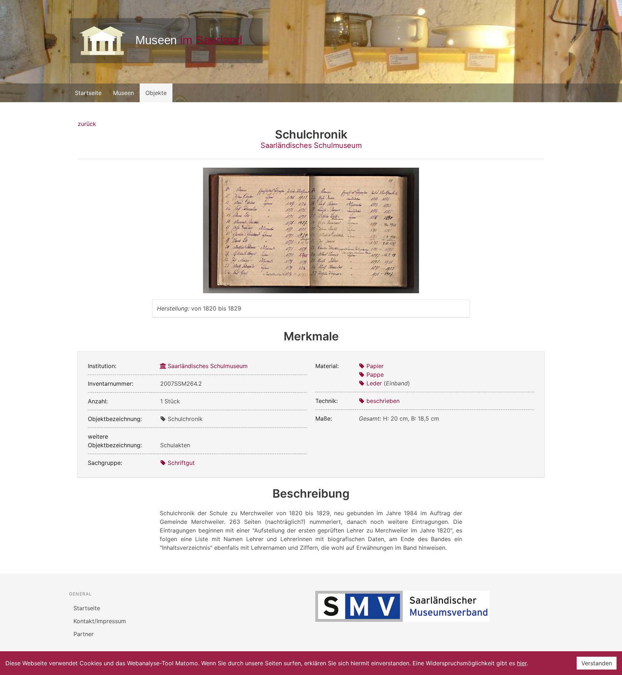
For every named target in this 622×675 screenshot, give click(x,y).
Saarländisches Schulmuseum (311, 145)
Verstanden (596, 663)
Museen (123, 92)
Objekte (156, 92)
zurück (87, 123)
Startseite (88, 92)
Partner (83, 634)
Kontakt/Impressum (99, 621)
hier (522, 663)
